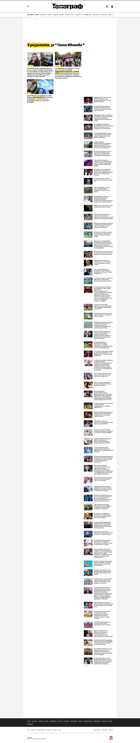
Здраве (56, 14)
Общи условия (43, 738)
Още (110, 14)
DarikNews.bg (53, 721)
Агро (72, 14)
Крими (61, 14)
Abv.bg (28, 721)
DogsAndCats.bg (88, 721)
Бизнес (67, 14)
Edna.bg (110, 721)
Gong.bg (40, 721)
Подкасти (78, 14)
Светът (50, 14)
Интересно (103, 14)
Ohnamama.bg (97, 721)
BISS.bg (80, 721)
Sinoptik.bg (30, 724)
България (43, 14)
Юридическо (87, 14)
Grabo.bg (104, 721)
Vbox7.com (34, 721)
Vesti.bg (46, 721)
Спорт (37, 14)
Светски (96, 14)
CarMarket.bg (73, 721)
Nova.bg (60, 721)
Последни (30, 14)
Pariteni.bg (66, 721)
